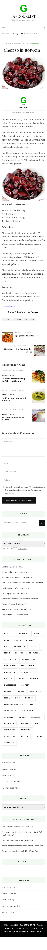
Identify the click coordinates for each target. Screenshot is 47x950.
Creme (17, 640)
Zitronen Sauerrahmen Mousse (22, 827)
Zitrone (38, 736)
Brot (6, 640)
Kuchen (8, 679)
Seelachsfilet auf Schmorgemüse (16, 609)
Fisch (7, 653)
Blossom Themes (11, 931)
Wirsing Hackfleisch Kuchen (20, 840)
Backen (8, 634)
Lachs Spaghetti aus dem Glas (15, 593)
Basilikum (22, 634)
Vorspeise (29, 319)
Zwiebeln (9, 743)
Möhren (33, 679)
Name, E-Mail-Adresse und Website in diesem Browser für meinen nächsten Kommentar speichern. (25, 490)
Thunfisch (10, 730)
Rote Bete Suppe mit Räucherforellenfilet (20, 599)
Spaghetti (36, 717)
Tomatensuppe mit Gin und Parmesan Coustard (22, 583)
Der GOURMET (23, 16)
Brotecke (6, 763)
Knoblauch (26, 672)
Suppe (37, 724)
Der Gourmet (23, 107)
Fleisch (19, 653)
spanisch (17, 319)
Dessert (30, 640)
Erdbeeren (19, 647)
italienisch (27, 666)
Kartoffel (9, 672)
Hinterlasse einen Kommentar (23, 113)
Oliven (25, 685)
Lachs (21, 679)
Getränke (6, 775)
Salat (31, 704)
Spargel (24, 724)
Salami (7, 319)
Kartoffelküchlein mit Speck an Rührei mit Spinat (15, 380)
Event (34, 647)
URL (3, 840)
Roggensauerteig (13, 704)
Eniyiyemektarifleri (10, 832)
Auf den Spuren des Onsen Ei (14, 604)
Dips (6, 647)
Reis (17, 698)
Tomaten (25, 730)
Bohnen (38, 634)
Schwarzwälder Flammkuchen (15, 615)
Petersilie (35, 691)
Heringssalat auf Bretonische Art (16, 588)
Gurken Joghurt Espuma (12, 567)
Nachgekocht (33, 44)
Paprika (8, 691)
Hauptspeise (28, 659)
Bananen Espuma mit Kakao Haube (17, 577)
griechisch (10, 659)
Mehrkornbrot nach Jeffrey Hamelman (26, 846)
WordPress (38, 931)
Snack (22, 717)
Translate (22, 548)
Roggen (29, 698)
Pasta (21, 691)
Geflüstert (7, 769)
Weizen (24, 736)
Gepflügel (34, 653)
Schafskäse (10, 711)
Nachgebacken (9, 782)
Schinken (27, 711)
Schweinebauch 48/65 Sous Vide (16, 572)
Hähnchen (10, 666)
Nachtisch (10, 685)
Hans (4, 827)
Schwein (9, 717)
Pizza (7, 698)
